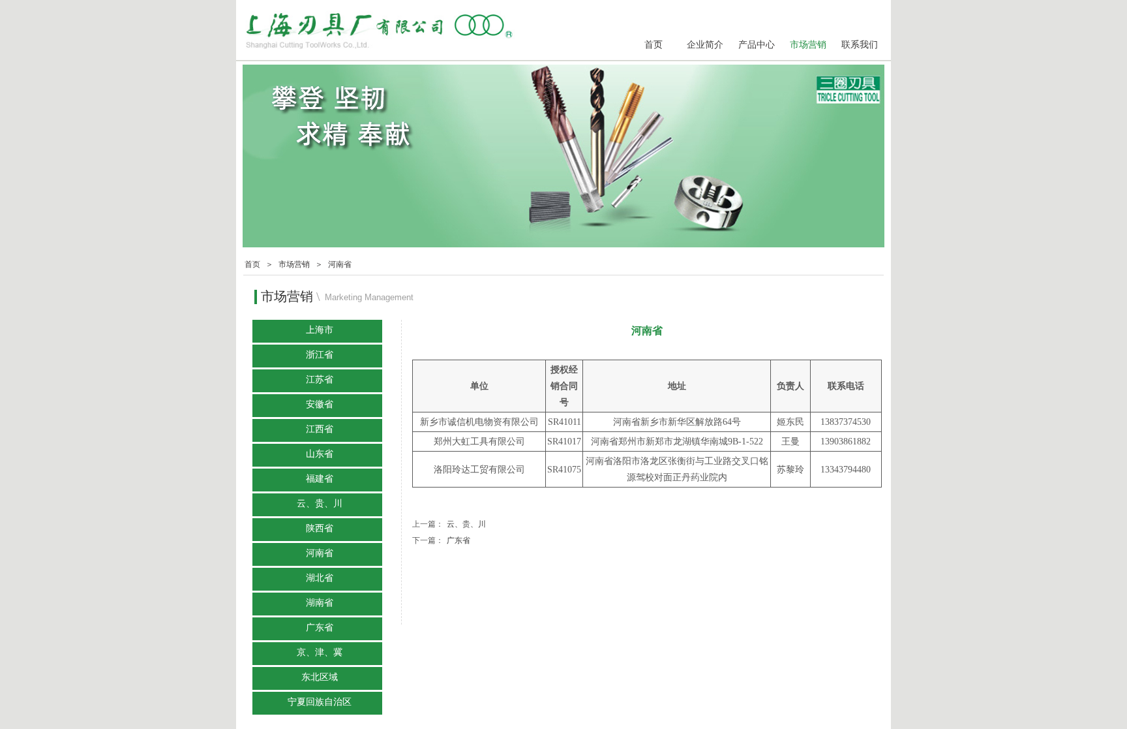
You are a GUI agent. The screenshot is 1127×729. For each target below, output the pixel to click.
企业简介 (705, 45)
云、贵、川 (449, 524)
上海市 (319, 330)
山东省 (319, 454)
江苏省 (319, 379)
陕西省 (319, 528)
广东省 (441, 540)
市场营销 (808, 45)
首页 (653, 45)
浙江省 (319, 355)
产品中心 (756, 45)
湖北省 (319, 578)
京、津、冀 (319, 652)
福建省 (319, 479)
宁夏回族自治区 (320, 702)
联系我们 (859, 45)
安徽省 (319, 404)
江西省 (319, 429)
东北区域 (319, 677)
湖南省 (319, 603)
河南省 (340, 264)
